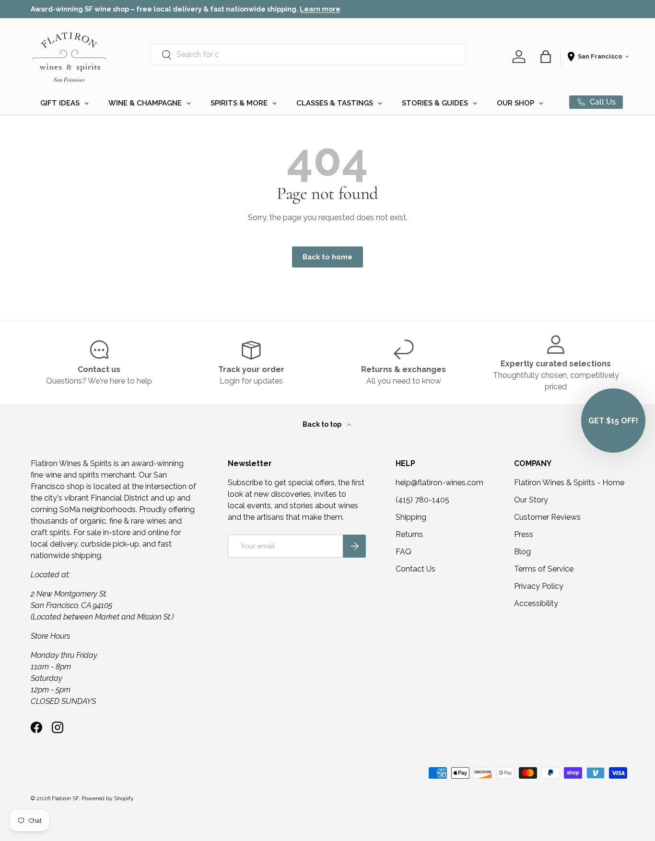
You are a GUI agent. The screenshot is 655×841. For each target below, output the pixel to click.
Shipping (411, 517)
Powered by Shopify (108, 798)
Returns (409, 534)
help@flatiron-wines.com (439, 482)
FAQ (403, 551)
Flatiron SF (65, 798)
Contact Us (415, 568)
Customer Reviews (547, 517)
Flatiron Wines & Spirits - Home (569, 482)
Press (523, 534)
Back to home (327, 257)
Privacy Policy (538, 586)
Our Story (531, 499)
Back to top (323, 424)
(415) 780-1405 (422, 499)
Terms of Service (543, 568)
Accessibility (536, 603)
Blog (522, 551)
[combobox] (308, 54)
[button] (545, 56)
